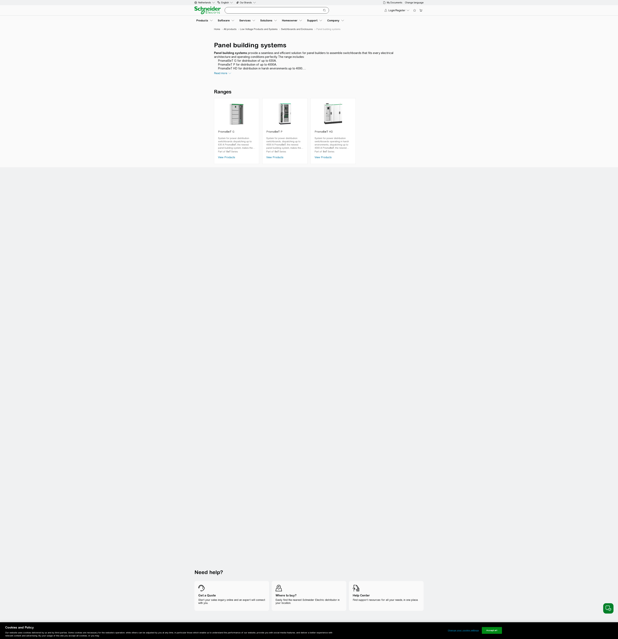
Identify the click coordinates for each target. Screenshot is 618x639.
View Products (226, 157)
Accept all (491, 630)
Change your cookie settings (463, 630)
